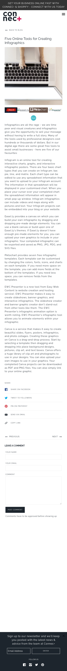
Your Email (11, 463)
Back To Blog (16, 30)
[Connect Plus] (15, 16)
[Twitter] (36, 665)
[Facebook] (24, 665)
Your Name (11, 452)
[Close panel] (64, 635)
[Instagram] (30, 665)
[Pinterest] (42, 665)
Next (55, 436)
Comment (10, 474)
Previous (14, 436)
